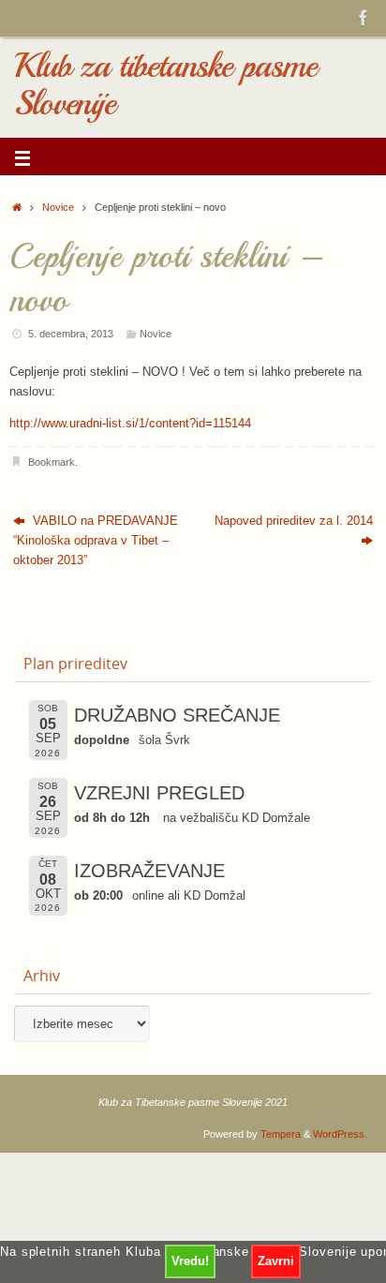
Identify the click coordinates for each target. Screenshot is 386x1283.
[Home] (16, 207)
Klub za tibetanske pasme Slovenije (165, 85)
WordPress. (340, 1134)
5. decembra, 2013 (70, 333)
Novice (58, 207)
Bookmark (51, 462)
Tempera (280, 1134)
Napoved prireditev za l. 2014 (294, 521)
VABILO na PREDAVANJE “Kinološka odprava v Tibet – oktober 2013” (95, 541)
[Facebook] (363, 18)
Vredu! (190, 1261)
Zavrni (276, 1261)
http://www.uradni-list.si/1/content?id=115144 (130, 423)
